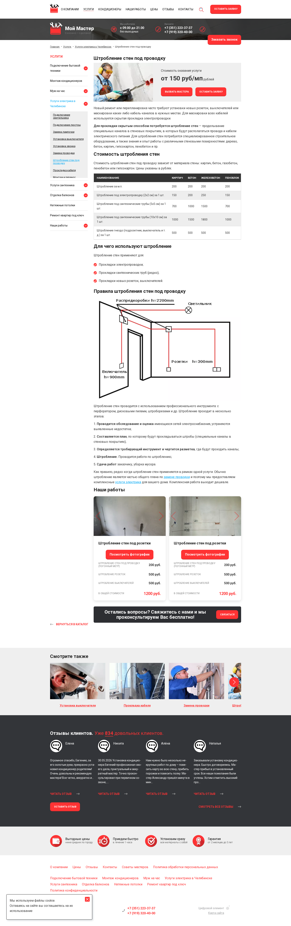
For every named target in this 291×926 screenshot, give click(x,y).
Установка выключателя (68, 138)
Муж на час (57, 91)
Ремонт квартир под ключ (67, 215)
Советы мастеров (135, 867)
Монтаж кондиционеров (66, 80)
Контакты (110, 867)
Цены (76, 867)
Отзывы (92, 867)
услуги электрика (128, 482)
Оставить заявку (226, 9)
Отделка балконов (62, 195)
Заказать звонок (224, 39)
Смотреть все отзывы (216, 806)
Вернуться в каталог (72, 624)
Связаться (227, 614)
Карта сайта (216, 913)
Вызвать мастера (177, 91)
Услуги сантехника (62, 185)
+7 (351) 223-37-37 (178, 28)
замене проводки (177, 477)
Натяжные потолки (62, 205)
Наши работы (59, 225)
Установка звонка (64, 146)
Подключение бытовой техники (65, 68)
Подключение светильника (61, 116)
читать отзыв (61, 793)
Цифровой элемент (211, 908)
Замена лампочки (63, 131)
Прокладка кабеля (64, 170)
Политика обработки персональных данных (185, 867)
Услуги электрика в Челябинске (62, 103)
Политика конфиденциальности (73, 890)
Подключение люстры (67, 124)
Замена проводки (64, 153)
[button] (57, 682)
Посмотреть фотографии (129, 554)
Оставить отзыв (65, 806)
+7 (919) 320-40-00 (178, 32)
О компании (59, 867)
